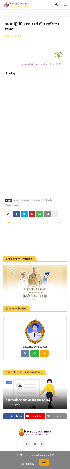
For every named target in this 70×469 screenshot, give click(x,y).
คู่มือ (16, 200)
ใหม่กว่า (10, 222)
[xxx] (34, 353)
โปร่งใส (49, 200)
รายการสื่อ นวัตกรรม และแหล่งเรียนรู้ (28, 400)
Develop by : (28, 463)
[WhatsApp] (39, 214)
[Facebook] (16, 214)
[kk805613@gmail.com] (44, 353)
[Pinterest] (32, 214)
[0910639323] (25, 353)
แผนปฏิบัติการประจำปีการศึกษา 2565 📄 (43, 64)
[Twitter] (24, 214)
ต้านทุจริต (25, 200)
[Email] (47, 214)
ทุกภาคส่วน (37, 200)
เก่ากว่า (60, 222)
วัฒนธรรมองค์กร (13, 205)
